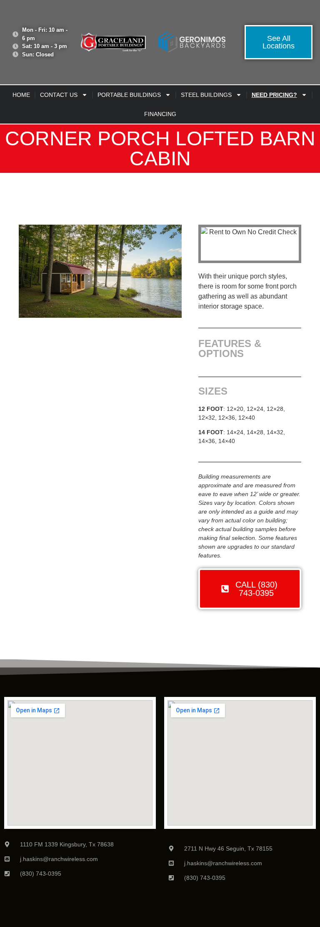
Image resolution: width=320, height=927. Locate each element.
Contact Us (59, 94)
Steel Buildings (206, 94)
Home (21, 94)
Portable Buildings (129, 94)
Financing (160, 114)
